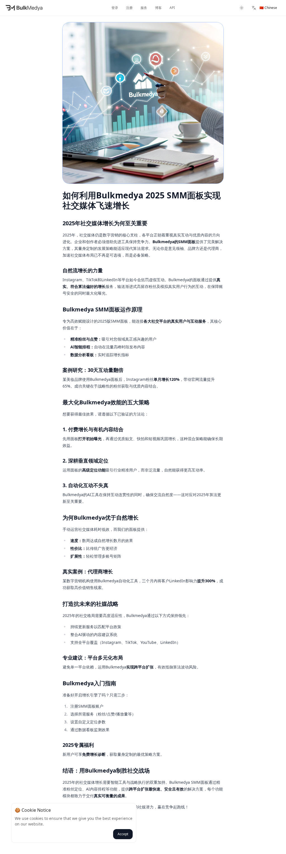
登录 (114, 7)
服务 (143, 7)
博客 (158, 7)
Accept (123, 834)
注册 (129, 7)
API (172, 7)
